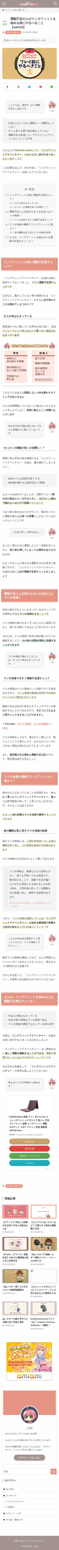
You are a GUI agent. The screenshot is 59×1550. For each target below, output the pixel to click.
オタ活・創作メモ (13, 32)
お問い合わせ (19, 1541)
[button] (7, 87)
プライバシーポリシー (36, 1541)
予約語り (11, 1507)
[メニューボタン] (4, 4)
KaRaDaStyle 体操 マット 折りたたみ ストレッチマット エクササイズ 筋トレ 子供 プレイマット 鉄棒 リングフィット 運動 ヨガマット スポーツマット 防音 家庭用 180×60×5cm (29, 1123)
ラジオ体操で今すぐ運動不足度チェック (34, 220)
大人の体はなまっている (26, 203)
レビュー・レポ (13, 1513)
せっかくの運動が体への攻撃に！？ (32, 207)
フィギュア (11, 1495)
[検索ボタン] (55, 4)
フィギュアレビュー (16, 1501)
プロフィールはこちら (29, 1457)
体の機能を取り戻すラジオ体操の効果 (33, 232)
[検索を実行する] (54, 1471)
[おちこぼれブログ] (29, 4)
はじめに (10, 1489)
